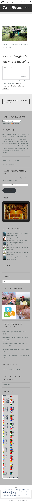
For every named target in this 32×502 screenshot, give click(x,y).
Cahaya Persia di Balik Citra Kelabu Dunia (15, 338)
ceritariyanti (11, 233)
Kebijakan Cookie (16, 495)
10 (3, 20)
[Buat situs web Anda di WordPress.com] (16, 2)
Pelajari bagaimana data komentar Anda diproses (13, 86)
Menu (27, 7)
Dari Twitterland (11, 160)
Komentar (23, 76)
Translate (16, 124)
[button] (12, 215)
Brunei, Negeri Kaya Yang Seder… (17, 240)
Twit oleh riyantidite (8, 165)
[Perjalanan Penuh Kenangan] (23, 312)
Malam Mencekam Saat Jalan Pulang (13, 349)
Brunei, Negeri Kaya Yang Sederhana (13, 343)
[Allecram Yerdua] (23, 298)
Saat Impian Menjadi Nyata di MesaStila (15, 101)
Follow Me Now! (9, 190)
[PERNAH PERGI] (9, 298)
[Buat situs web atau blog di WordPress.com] (16, 487)
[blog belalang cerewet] (9, 312)
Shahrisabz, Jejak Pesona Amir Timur (13, 332)
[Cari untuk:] (16, 281)
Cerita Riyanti (12, 8)
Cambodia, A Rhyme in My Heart (12, 370)
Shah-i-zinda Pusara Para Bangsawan (14, 355)
